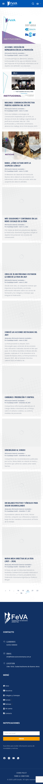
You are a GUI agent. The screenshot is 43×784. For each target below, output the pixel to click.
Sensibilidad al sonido (15, 450)
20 (28, 590)
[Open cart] (37, 3)
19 (23, 590)
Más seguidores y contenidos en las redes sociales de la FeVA (21, 220)
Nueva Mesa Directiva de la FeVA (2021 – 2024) (19, 560)
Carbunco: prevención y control (19, 397)
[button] (3, 3)
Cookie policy (21, 773)
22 (37, 590)
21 (33, 590)
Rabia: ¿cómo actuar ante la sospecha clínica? (18, 164)
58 (21, 593)
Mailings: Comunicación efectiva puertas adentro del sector (20, 104)
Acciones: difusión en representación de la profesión (19, 48)
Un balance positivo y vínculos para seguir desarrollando (21, 504)
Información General (11, 53)
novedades (21, 53)
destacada (8, 338)
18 (18, 590)
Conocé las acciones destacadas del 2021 (21, 333)
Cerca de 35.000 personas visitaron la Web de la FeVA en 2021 (20, 275)
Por (11, 55)
